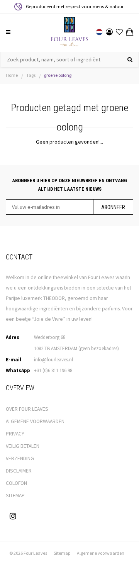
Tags (31, 75)
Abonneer (113, 207)
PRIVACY (15, 433)
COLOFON (16, 483)
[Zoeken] (130, 59)
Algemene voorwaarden (100, 553)
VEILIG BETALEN (22, 446)
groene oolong (57, 75)
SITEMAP (15, 495)
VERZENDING (20, 458)
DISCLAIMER (19, 470)
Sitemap (62, 553)
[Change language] (99, 32)
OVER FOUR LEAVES (27, 409)
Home (12, 75)
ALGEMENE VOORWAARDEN (35, 421)
